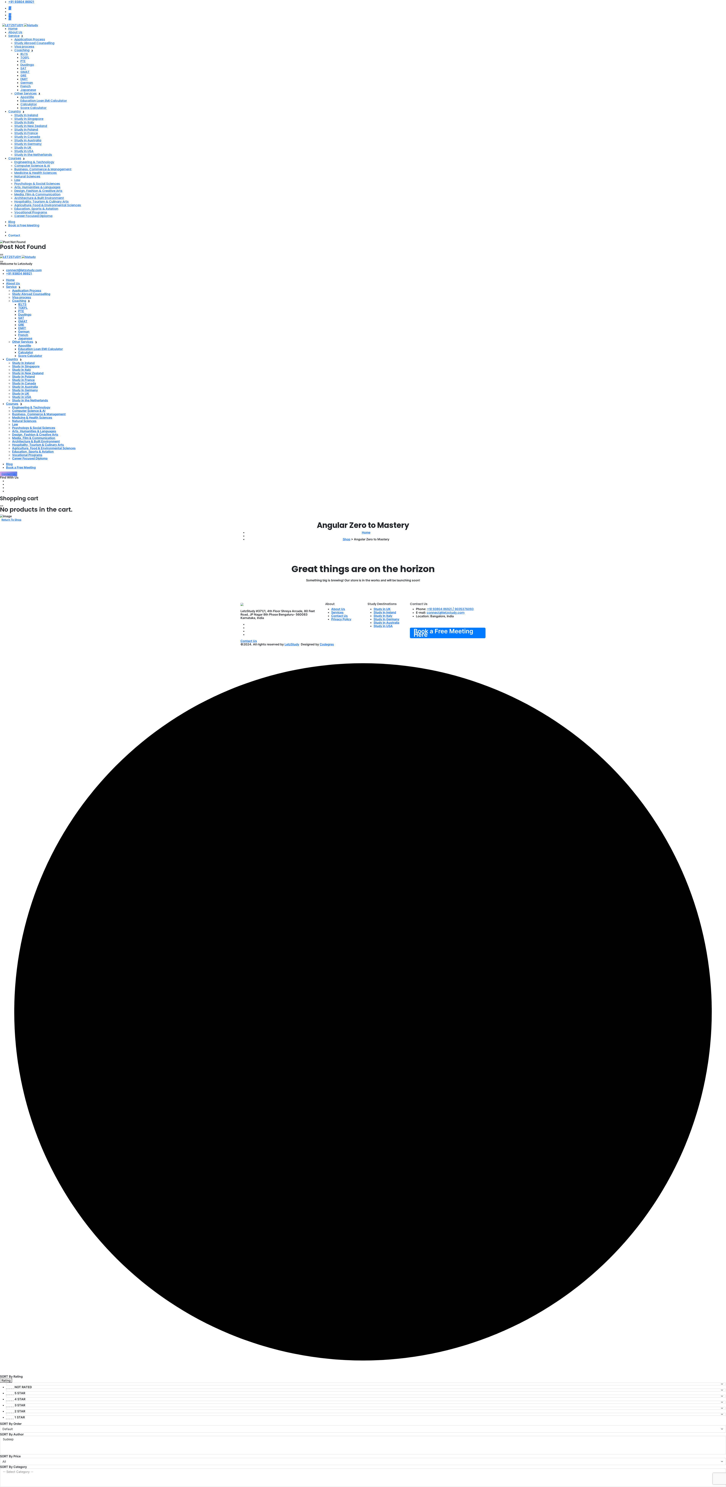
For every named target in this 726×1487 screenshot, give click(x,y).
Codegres (327, 644)
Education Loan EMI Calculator (43, 100)
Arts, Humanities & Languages (37, 187)
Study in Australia (27, 140)
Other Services (25, 93)
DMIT (24, 79)
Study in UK (22, 147)
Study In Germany (28, 144)
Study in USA (23, 151)
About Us (15, 32)
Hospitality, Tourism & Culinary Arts (41, 201)
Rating (6, 1380)
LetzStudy (292, 644)
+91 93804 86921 (19, 273)
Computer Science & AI (32, 165)
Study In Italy (24, 122)
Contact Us (339, 616)
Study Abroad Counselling (34, 43)
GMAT (24, 72)
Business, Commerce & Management (42, 169)
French (25, 86)
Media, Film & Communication (37, 194)
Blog (11, 222)
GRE (23, 75)
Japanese (28, 90)
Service (13, 36)
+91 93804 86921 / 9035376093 (450, 609)
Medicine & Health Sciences (35, 173)
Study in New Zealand (30, 126)
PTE (23, 61)
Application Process (29, 39)
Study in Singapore (28, 119)
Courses (14, 158)
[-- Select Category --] (363, 1472)
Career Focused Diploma (33, 216)
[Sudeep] (363, 1439)
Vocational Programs (30, 212)
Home (12, 28)
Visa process (24, 46)
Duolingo (27, 65)
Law (17, 180)
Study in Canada (27, 137)
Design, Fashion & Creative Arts (38, 191)
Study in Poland (26, 129)
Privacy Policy (341, 619)
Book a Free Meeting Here (443, 633)
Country (14, 111)
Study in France (26, 133)
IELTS (24, 54)
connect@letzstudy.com (24, 270)
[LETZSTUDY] (20, 25)
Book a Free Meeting (23, 225)
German (26, 83)
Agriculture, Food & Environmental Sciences (47, 205)
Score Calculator (33, 108)
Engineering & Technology (34, 162)
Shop (346, 539)
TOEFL (24, 57)
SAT (23, 68)
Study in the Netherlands (33, 155)
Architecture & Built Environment (39, 198)
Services (337, 612)
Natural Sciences (27, 176)
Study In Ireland (26, 115)
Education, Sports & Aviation (36, 209)
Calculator (28, 104)
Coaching (21, 50)
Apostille (27, 97)
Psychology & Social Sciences (37, 183)
